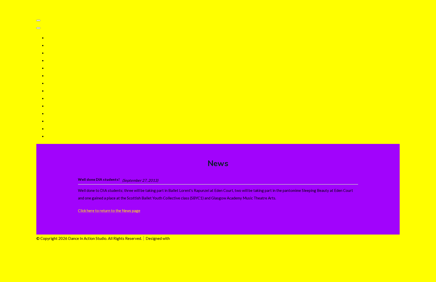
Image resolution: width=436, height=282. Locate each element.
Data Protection (60, 68)
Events (52, 121)
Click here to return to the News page (109, 210)
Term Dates (56, 45)
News (51, 113)
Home (51, 38)
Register (53, 91)
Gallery (52, 75)
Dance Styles (57, 83)
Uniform (53, 98)
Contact (53, 106)
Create (176, 238)
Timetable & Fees (60, 53)
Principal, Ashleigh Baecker (69, 60)
